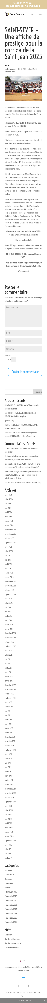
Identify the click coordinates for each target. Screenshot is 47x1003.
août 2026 (8, 495)
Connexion (8, 934)
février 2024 (9, 624)
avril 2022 (8, 719)
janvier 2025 (9, 577)
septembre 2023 (10, 646)
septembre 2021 (10, 750)
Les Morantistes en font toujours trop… (28, 482)
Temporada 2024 (11, 913)
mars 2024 (8, 620)
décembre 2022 (10, 685)
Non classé (8, 879)
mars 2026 (8, 516)
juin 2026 (8, 503)
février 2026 (9, 521)
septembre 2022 (10, 698)
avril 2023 (8, 668)
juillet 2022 (9, 706)
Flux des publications (12, 939)
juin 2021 (8, 763)
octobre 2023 (9, 642)
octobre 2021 (9, 745)
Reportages (9, 883)
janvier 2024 (9, 629)
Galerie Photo (9, 874)
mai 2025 (8, 560)
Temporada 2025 (11, 918)
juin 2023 (8, 659)
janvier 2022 (9, 732)
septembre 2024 (10, 594)
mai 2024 (8, 611)
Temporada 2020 (11, 896)
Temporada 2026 (11, 922)
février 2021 (9, 780)
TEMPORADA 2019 (11, 892)
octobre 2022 (9, 693)
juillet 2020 (9, 810)
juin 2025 (8, 555)
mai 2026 (8, 508)
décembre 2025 (10, 529)
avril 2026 (8, 512)
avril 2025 (8, 564)
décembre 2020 (10, 789)
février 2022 (9, 728)
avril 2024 (8, 616)
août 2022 (8, 702)
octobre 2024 (9, 590)
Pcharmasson (11, 69)
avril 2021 (8, 771)
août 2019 (8, 845)
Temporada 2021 (10, 900)
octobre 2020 (9, 797)
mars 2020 (9, 827)
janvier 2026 (9, 525)
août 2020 (8, 806)
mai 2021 (8, 767)
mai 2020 (8, 819)
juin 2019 (8, 853)
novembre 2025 (10, 534)
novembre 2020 (10, 793)
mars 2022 (8, 724)
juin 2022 (8, 711)
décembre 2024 (10, 581)
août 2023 (8, 650)
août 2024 (8, 598)
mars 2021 (8, 776)
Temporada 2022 (11, 905)
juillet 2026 (9, 499)
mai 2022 (8, 715)
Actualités (31, 69)
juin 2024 (8, 607)
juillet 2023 (9, 655)
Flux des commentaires (13, 943)
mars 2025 (9, 568)
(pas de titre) (9, 420)
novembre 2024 (10, 585)
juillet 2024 (9, 603)
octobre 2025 (9, 538)
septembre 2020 (10, 801)
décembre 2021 (10, 737)
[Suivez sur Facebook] (18, 986)
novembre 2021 (10, 741)
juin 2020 (8, 814)
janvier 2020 (9, 836)
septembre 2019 (10, 840)
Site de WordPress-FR (12, 947)
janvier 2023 (9, 681)
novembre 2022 (10, 689)
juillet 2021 (8, 758)
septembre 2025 (10, 542)
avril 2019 (8, 858)
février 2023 (9, 676)
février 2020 (9, 832)
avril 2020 (8, 823)
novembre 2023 (10, 637)
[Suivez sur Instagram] (28, 986)
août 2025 (8, 547)
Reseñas (8, 887)
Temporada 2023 (11, 909)
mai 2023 (8, 663)
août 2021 (8, 754)
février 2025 (9, 573)
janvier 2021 (9, 784)
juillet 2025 (9, 551)
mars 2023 (8, 672)
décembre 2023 (10, 633)
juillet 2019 (9, 849)
